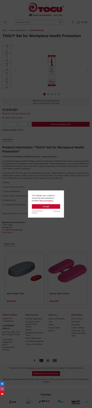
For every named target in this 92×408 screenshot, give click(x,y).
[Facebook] (2, 384)
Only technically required (37, 212)
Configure (56, 211)
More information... (46, 201)
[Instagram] (2, 389)
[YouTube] (2, 394)
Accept (46, 206)
